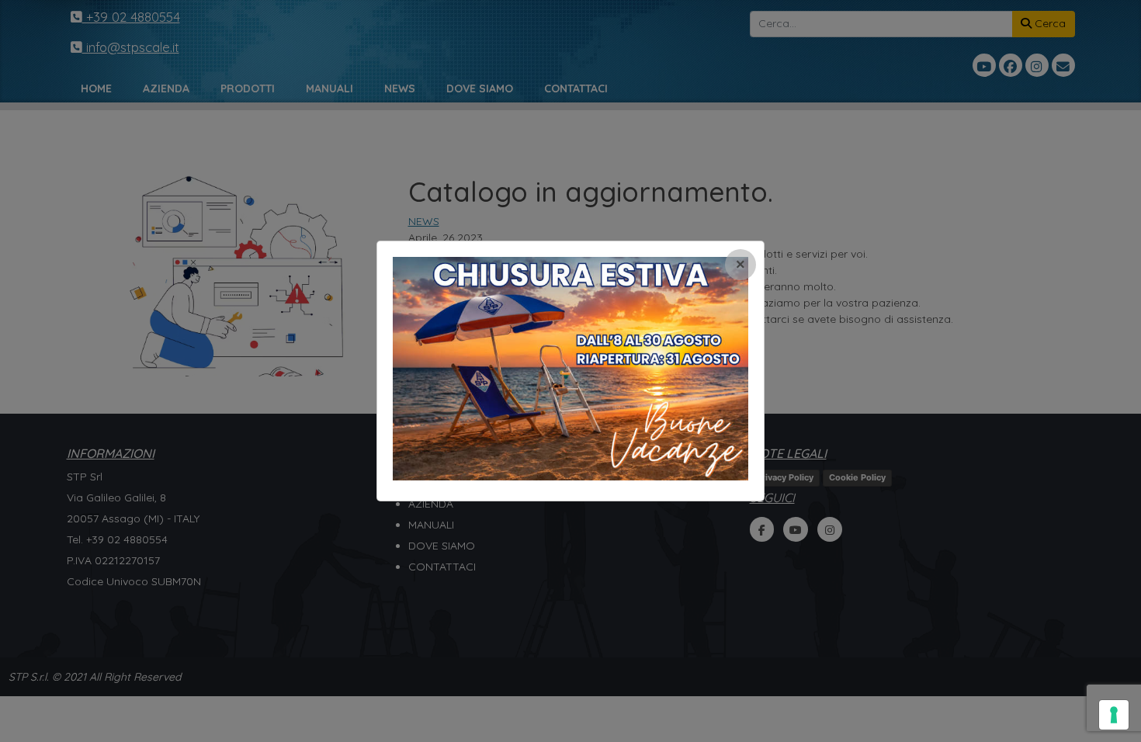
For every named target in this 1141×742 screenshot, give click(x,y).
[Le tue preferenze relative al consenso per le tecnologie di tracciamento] (1114, 715)
